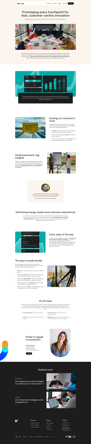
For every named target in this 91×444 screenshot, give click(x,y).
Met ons (65, 3)
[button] (25, 437)
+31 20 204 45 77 (65, 423)
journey (60, 238)
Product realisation (35, 425)
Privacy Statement (38, 436)
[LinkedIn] (16, 437)
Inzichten (49, 3)
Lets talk (29, 353)
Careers (48, 427)
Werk (60, 3)
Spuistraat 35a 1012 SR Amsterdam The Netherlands (66, 429)
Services (55, 3)
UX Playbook (49, 429)
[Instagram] (19, 437)
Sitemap (46, 436)
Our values (48, 425)
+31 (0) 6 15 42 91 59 (30, 348)
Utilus (23, 161)
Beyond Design (49, 423)
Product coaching (35, 423)
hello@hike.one (65, 425)
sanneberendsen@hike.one (32, 350)
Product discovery (35, 427)
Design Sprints (33, 161)
